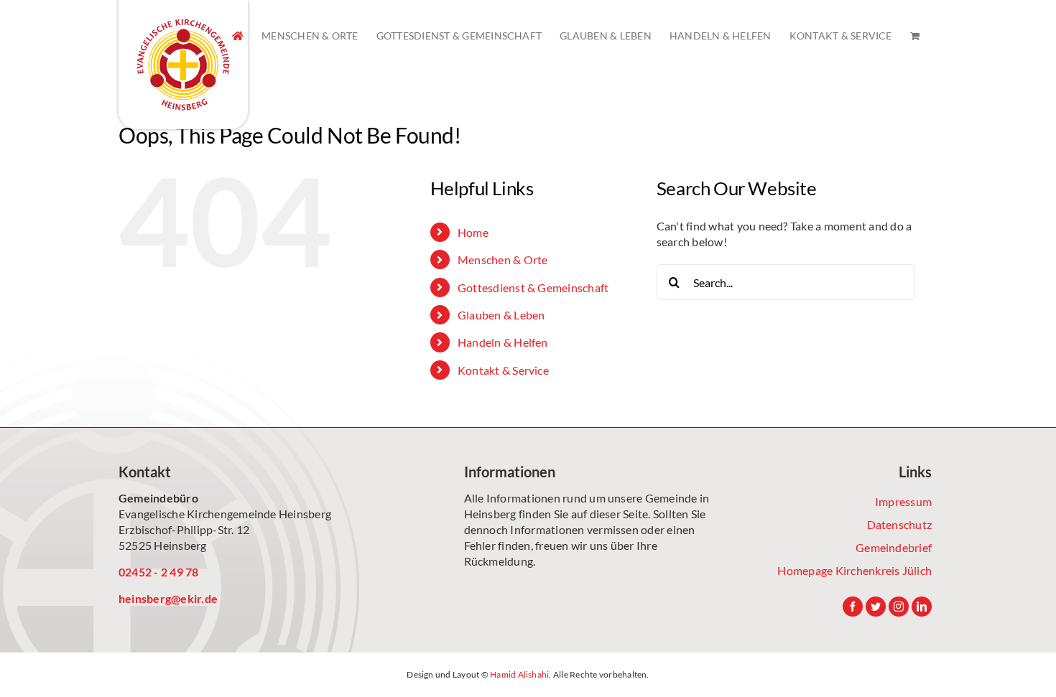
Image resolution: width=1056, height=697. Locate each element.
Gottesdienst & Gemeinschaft (533, 287)
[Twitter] (876, 607)
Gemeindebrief (894, 547)
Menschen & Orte (503, 259)
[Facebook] (853, 607)
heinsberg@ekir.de (168, 598)
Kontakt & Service (503, 370)
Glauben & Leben (501, 315)
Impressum (903, 501)
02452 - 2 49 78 (159, 572)
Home (473, 232)
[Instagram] (899, 607)
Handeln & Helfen (503, 342)
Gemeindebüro (158, 498)
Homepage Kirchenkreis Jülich (854, 570)
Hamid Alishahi (519, 674)
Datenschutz (899, 524)
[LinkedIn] (922, 607)
